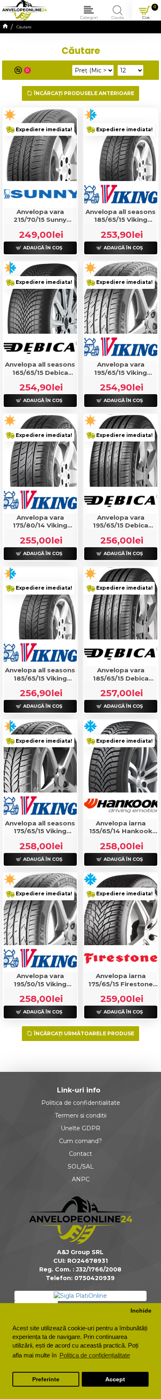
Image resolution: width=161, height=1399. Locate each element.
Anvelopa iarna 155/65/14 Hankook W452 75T (120, 827)
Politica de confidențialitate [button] (94, 1355)
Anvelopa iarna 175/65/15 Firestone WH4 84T (120, 980)
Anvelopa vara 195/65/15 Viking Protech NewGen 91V (121, 368)
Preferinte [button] (45, 1379)
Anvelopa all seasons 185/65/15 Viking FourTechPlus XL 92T (40, 674)
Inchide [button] (141, 1311)
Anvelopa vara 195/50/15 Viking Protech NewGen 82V (40, 980)
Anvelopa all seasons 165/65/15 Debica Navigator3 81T (40, 368)
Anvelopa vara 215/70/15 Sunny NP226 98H (40, 216)
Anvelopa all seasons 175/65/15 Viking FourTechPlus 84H (40, 827)
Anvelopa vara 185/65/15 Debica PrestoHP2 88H (121, 674)
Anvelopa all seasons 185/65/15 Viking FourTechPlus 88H (120, 216)
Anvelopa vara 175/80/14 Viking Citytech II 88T (40, 522)
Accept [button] (115, 1379)
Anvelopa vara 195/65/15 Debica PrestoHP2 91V (120, 522)
